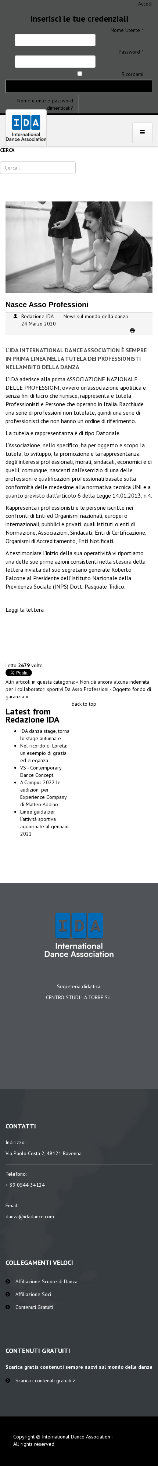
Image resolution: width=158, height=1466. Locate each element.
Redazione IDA (37, 316)
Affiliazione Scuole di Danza (46, 1281)
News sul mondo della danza (96, 316)
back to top (84, 704)
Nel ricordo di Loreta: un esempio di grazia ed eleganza (43, 753)
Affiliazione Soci (33, 1294)
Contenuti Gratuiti (34, 1307)
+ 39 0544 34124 (25, 1185)
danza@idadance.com (30, 1216)
